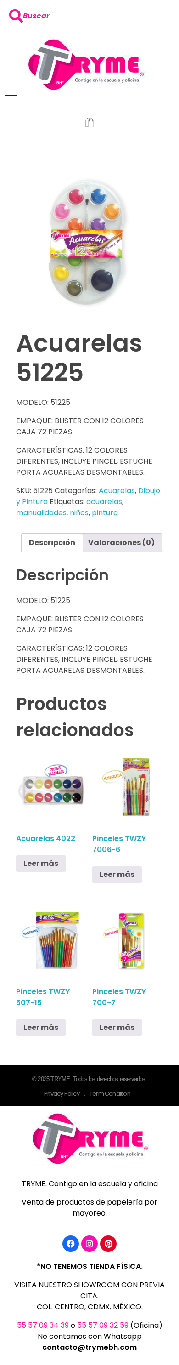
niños (79, 512)
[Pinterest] (108, 1243)
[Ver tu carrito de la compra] (89, 123)
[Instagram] (89, 1243)
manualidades (41, 512)
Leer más (40, 863)
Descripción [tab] (52, 542)
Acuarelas (117, 490)
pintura (105, 512)
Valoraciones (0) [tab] (121, 542)
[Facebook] (70, 1243)
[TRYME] (85, 64)
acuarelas (104, 501)
